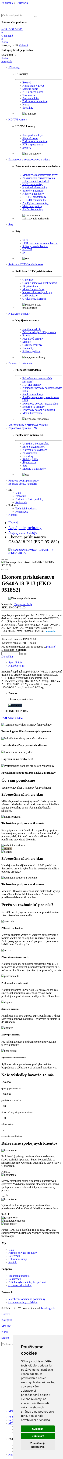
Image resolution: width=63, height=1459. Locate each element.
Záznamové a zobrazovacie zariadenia (29, 159)
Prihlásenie (7, 2)
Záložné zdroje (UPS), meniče (39, 332)
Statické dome (30, 88)
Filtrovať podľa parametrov (23, 480)
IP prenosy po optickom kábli (38, 409)
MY (10, 1423)
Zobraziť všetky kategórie (22, 483)
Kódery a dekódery (33, 193)
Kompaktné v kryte (33, 85)
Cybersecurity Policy (19, 1285)
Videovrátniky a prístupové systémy (28, 424)
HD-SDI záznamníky (34, 200)
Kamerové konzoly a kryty (37, 292)
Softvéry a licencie (32, 190)
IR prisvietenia (30, 286)
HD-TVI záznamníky (34, 196)
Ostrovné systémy (32, 344)
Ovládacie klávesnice (34, 298)
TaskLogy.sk (48, 1308)
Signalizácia (29, 462)
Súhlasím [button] (37, 1428)
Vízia (18, 492)
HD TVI (27, 249)
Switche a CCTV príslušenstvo (25, 264)
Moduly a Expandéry (34, 468)
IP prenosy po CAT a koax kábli (40, 403)
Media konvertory (32, 412)
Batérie (26, 335)
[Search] (35, 16)
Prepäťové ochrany (33, 338)
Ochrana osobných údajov (22, 1302)
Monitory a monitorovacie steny (40, 174)
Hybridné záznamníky (34, 187)
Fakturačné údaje (17, 1259)
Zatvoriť (23, 45)
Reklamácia (21, 511)
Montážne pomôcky (33, 289)
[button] (6, 61)
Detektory (27, 456)
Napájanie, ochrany (19, 313)
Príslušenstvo (29, 452)
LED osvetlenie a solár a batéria (40, 243)
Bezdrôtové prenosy (33, 406)
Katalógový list (16, 665)
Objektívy (27, 279)
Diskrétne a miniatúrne (34, 101)
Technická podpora (26, 508)
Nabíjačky (28, 348)
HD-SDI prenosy (31, 384)
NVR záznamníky (32, 184)
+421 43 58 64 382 (12, 29)
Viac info (50, 631)
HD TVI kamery (17, 119)
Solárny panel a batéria (35, 246)
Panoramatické (30, 98)
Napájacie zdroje (31, 329)
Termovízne (29, 95)
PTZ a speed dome (32, 91)
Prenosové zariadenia (20, 363)
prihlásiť (50, 646)
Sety (10, 224)
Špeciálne (27, 107)
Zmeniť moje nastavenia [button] (37, 1445)
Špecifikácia (15, 662)
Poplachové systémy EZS (22, 428)
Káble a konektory (32, 394)
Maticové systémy (32, 206)
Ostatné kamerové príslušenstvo (39, 282)
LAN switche (29, 295)
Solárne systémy (31, 351)
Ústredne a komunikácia (35, 443)
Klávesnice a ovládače (34, 449)
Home (25, 104)
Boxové (26, 82)
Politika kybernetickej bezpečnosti (27, 1282)
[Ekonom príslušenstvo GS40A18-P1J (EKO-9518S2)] (31, 551)
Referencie (21, 502)
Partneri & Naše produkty (29, 499)
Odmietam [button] (38, 1435)
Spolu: (5, 54)
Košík (4, 58)
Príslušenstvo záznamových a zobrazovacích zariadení (38, 180)
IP (23, 252)
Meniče (26, 341)
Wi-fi (25, 239)
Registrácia (22, 2)
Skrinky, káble (30, 459)
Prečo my (20, 495)
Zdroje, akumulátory (33, 446)
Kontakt (12, 514)
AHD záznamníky (32, 209)
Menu (11, 1410)
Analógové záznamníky (35, 203)
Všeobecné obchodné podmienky (26, 1299)
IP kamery (14, 67)
